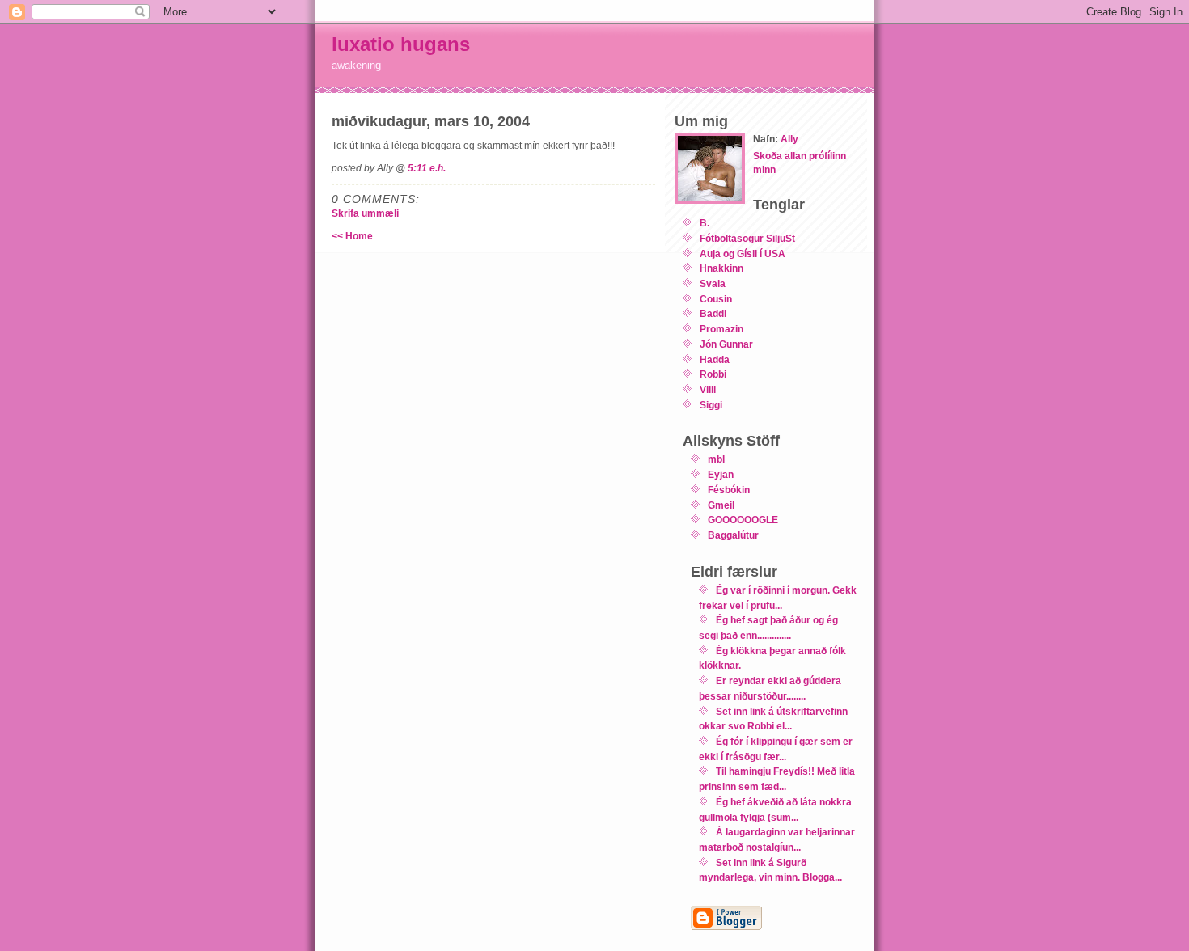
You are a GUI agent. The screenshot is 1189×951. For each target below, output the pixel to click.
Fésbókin (729, 489)
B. (704, 223)
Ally (789, 138)
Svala (713, 283)
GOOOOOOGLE (743, 519)
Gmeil (721, 505)
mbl (716, 459)
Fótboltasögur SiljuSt (747, 238)
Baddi (713, 313)
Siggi (711, 404)
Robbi (713, 374)
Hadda (715, 359)
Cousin (716, 299)
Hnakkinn (721, 268)
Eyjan (721, 474)
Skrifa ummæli (365, 213)
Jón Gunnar (726, 344)
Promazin (721, 328)
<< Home (352, 235)
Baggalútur (733, 535)
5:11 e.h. (427, 168)
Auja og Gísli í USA (742, 253)
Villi (708, 389)
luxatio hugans (401, 44)
